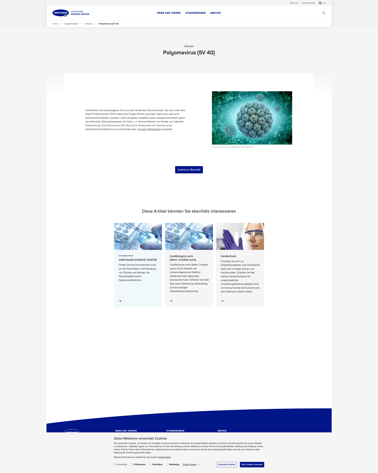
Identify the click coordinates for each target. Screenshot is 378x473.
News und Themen (169, 13)
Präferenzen (140, 464)
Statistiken (157, 464)
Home (55, 24)
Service (215, 13)
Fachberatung (308, 3)
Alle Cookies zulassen (252, 464)
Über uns (294, 3)
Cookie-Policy (164, 457)
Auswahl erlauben (226, 464)
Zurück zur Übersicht (189, 169)
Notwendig (122, 464)
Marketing (174, 464)
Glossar (88, 24)
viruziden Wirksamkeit (149, 129)
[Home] (71, 13)
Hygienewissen (195, 13)
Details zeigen (189, 464)
